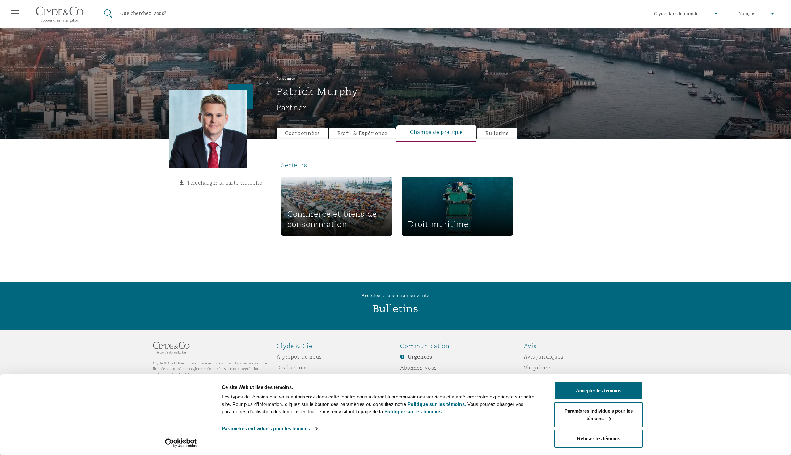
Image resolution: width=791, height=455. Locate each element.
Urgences (420, 357)
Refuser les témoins (598, 438)
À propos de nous (299, 357)
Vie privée (537, 367)
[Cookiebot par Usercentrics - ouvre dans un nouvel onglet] (181, 443)
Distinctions (292, 367)
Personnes (286, 78)
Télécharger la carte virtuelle (224, 183)
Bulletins (497, 133)
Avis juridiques (544, 357)
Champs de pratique (436, 132)
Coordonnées (302, 133)
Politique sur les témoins (413, 411)
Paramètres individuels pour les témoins (266, 428)
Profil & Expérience (362, 133)
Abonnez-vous (418, 368)
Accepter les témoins (598, 390)
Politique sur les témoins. (437, 404)
